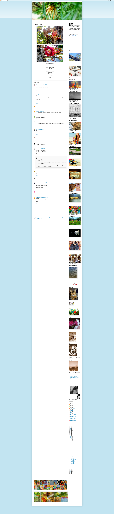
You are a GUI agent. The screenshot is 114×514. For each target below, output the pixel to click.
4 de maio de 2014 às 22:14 (43, 191)
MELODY (71, 412)
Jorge (36, 129)
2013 (70, 469)
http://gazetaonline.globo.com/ (73, 378)
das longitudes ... (73, 462)
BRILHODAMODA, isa (73, 420)
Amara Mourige (38, 191)
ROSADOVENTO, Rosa (73, 416)
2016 (70, 435)
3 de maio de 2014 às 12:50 (40, 129)
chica (36, 116)
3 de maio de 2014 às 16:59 (42, 148)
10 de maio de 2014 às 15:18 (44, 197)
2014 (70, 437)
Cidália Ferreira (38, 84)
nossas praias (72, 456)
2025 (70, 426)
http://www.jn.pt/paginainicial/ (73, 376)
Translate (75, 35)
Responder (37, 103)
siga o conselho (72, 458)
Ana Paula (37, 143)
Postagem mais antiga (63, 217)
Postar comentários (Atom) (39, 218)
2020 (70, 431)
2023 (70, 428)
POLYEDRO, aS (72, 410)
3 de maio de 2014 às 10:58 (41, 111)
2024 (70, 427)
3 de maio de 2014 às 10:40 (41, 94)
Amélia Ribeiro (38, 182)
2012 (70, 470)
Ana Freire (37, 148)
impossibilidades (73, 457)
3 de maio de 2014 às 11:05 (40, 116)
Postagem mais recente (37, 217)
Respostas (38, 156)
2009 (70, 473)
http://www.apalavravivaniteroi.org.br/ (74, 377)
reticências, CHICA (72, 408)
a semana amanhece (73, 459)
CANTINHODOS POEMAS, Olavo (74, 406)
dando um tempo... (73, 445)
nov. (71, 439)
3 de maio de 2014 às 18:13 (43, 182)
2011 (70, 471)
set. (71, 441)
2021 (70, 430)
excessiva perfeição (73, 461)
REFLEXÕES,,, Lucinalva (73, 414)
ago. (71, 442)
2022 (70, 429)
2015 (70, 436)
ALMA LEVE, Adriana (73, 418)
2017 (70, 434)
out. (71, 440)
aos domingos (72, 455)
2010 (70, 472)
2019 (70, 432)
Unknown (37, 111)
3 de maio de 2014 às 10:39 (43, 84)
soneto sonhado (73, 463)
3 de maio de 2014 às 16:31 (42, 143)
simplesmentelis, (35, 78)
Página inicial (50, 217)
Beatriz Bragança (38, 197)
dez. (71, 438)
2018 (70, 433)
